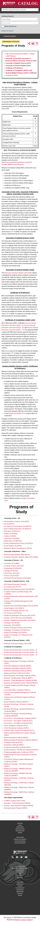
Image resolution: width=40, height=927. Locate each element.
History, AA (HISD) (10, 536)
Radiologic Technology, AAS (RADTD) (16, 630)
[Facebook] (17, 857)
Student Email (20, 827)
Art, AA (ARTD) (9, 524)
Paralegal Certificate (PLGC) (13, 742)
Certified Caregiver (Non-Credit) (14, 801)
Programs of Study (11, 75)
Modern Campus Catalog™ (24, 920)
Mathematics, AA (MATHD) (13, 541)
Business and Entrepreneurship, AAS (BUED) (19, 589)
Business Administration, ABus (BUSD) (17, 554)
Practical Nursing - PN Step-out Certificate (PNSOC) (21, 750)
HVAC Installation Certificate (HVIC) (16, 725)
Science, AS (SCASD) (11, 575)
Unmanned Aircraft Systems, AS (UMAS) (17, 578)
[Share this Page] (29, 43)
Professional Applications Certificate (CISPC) (19, 752)
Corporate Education (20, 866)
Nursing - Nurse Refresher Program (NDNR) (18, 805)
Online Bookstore (20, 830)
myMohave (20, 823)
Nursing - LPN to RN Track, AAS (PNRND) (18, 618)
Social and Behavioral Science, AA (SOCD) (18, 543)
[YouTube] (26, 857)
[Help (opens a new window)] (36, 43)
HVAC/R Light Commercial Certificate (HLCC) (19, 730)
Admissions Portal (20, 828)
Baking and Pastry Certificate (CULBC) (17, 673)
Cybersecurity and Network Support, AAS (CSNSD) (21, 606)
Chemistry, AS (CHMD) (11, 563)
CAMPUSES (20, 882)
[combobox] (20, 9)
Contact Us (20, 893)
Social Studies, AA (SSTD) (13, 546)
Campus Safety (20, 837)
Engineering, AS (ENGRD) (13, 568)
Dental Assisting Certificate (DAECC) (16, 702)
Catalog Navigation (9, 36)
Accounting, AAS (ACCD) (12, 587)
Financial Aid (20, 871)
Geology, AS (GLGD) (11, 571)
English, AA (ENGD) (10, 533)
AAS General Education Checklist (15, 584)
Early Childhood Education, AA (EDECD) (17, 529)
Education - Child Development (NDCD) (17, 803)
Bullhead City (20, 884)
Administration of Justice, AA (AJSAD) (16, 521)
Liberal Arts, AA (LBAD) (11, 538)
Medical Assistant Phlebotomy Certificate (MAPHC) (21, 740)
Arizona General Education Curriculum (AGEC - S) (20, 655)
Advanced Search (7, 31)
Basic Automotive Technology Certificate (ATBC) (20, 675)
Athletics (20, 832)
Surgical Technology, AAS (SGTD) (15, 632)
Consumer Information (20, 842)
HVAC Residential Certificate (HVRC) (16, 728)
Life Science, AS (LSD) (11, 573)
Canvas (20, 825)
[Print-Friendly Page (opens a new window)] (33, 43)
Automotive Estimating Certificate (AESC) (17, 668)
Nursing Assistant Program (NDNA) (15, 808)
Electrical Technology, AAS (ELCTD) (16, 610)
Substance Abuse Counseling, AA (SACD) (18, 548)
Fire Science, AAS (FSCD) (13, 613)
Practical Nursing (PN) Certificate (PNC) (17, 747)
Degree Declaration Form (17, 413)
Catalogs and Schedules (20, 839)
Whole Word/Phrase (10, 26)
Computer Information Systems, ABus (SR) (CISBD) (21, 557)
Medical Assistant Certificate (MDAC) (16, 737)
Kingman (20, 886)
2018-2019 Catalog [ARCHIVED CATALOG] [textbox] (14, 9)
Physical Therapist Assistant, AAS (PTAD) (18, 627)
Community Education (20, 841)
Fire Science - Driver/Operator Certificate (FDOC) (20, 718)
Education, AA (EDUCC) (12, 531)
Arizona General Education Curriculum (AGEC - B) (20, 652)
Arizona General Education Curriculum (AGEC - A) (20, 650)
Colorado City (20, 889)
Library (20, 875)
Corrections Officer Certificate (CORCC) (17, 690)
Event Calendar (20, 870)
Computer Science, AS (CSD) (14, 566)
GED (20, 873)
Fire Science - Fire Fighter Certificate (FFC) (18, 721)
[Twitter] (21, 857)
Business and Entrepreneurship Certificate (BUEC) (21, 683)
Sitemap (20, 895)
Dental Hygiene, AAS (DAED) (14, 608)
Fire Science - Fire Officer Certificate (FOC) (18, 723)
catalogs (9, 917)
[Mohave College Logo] (20, 852)
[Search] (37, 22)
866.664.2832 (20, 891)
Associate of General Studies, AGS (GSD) (18, 273)
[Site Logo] (20, 3)
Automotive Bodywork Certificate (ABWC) (17, 666)
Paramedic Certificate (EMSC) (14, 745)
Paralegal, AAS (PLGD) (12, 623)
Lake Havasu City (20, 887)
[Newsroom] (13, 857)
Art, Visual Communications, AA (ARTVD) (17, 526)
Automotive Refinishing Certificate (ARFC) (18, 671)
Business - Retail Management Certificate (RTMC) (20, 680)
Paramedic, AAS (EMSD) (12, 625)
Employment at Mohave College (20, 868)
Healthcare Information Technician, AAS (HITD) (19, 615)
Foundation (20, 877)
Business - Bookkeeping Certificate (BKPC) (18, 678)
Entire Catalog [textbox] (6, 19)
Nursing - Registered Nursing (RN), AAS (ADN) (19, 620)
